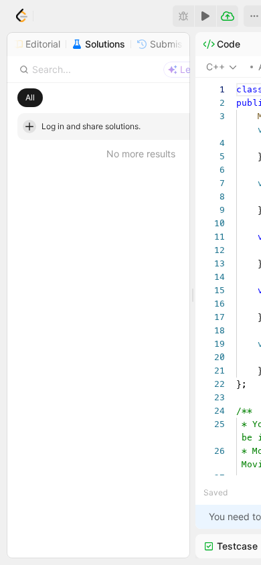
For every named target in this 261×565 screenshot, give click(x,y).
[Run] (205, 16)
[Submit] (227, 16)
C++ (215, 66)
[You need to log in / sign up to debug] (183, 16)
